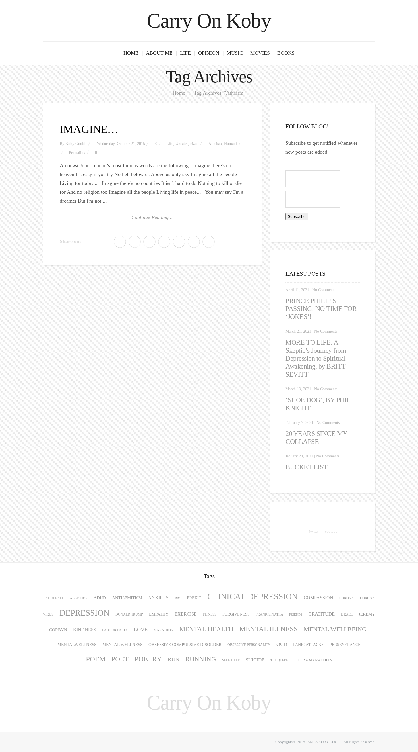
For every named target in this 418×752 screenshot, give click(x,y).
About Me (159, 53)
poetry (148, 659)
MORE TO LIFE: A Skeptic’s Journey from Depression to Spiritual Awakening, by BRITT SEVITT (315, 358)
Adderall (54, 598)
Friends (295, 614)
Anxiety (158, 597)
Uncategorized (186, 144)
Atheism (215, 144)
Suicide (255, 660)
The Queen (279, 660)
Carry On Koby (209, 20)
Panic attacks (308, 645)
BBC (178, 598)
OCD (281, 644)
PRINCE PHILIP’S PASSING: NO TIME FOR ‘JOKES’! (321, 308)
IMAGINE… (89, 129)
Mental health (206, 629)
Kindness (84, 629)
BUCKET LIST (306, 467)
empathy (159, 614)
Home (130, 53)
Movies (260, 53)
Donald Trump (129, 614)
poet (120, 659)
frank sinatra (269, 614)
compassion (318, 597)
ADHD (100, 597)
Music (235, 53)
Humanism (232, 144)
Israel (347, 614)
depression (84, 612)
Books (286, 53)
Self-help (231, 660)
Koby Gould (75, 144)
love (141, 629)
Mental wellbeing (335, 629)
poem (95, 659)
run (173, 660)
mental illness (268, 629)
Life (185, 53)
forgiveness (236, 614)
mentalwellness (76, 644)
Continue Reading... (152, 217)
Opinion (208, 53)
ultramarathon (313, 660)
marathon (163, 630)
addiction (79, 598)
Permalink (77, 152)
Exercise (186, 614)
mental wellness (122, 644)
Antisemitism (127, 597)
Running (200, 659)
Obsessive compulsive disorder (185, 644)
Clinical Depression (252, 596)
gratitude (321, 614)
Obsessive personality (248, 645)
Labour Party (115, 630)
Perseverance (345, 645)
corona (346, 598)
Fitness (209, 614)
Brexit (194, 598)
